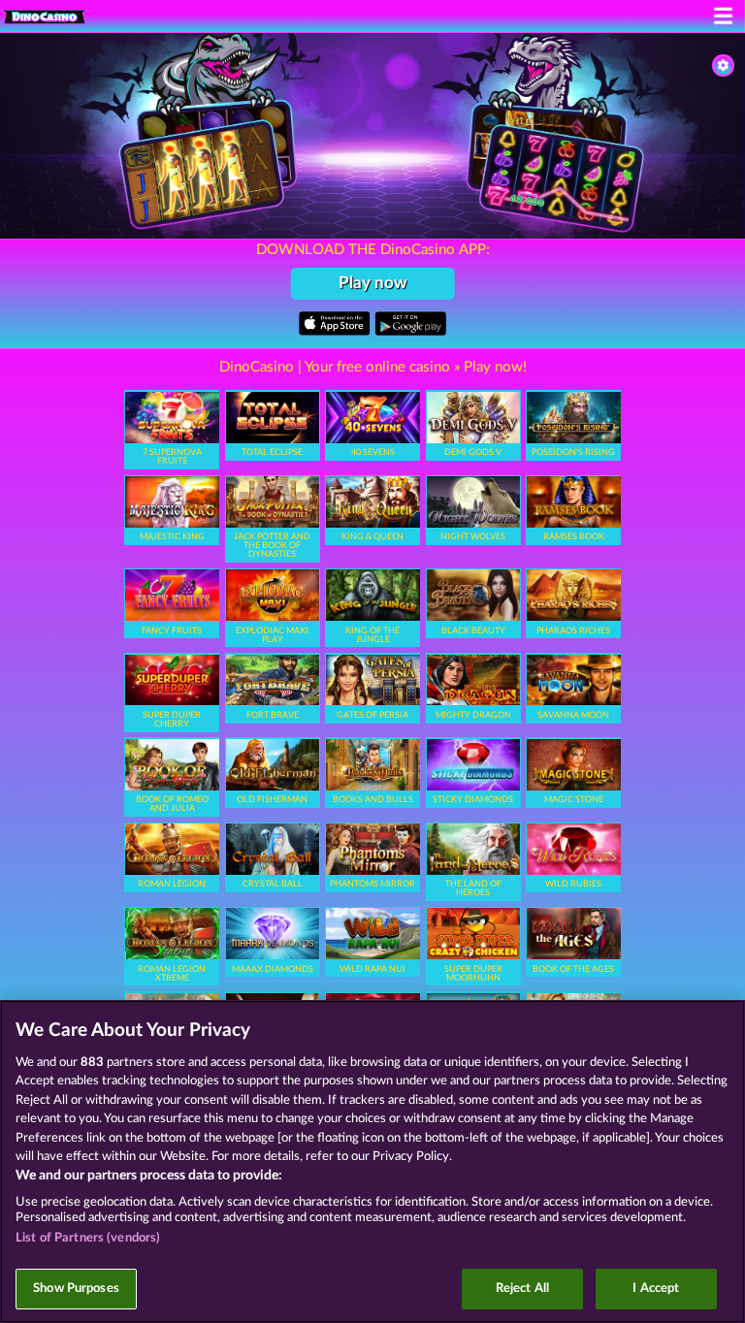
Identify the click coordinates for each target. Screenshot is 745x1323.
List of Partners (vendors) (88, 1238)
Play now (373, 282)
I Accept (655, 1288)
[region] (372, 1161)
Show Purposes (76, 1288)
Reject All (522, 1288)
